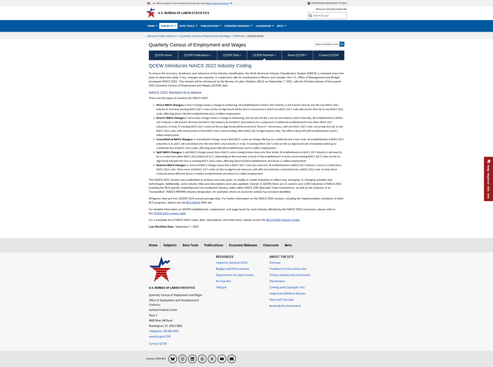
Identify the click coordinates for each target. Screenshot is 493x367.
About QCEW (296, 55)
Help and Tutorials (281, 299)
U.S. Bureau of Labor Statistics (183, 13)
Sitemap (275, 262)
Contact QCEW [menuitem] (329, 55)
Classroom (271, 245)
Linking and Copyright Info (287, 287)
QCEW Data (231, 55)
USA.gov (221, 287)
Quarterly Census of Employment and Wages (205, 36)
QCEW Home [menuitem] (163, 55)
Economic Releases (243, 245)
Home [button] (151, 26)
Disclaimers (277, 281)
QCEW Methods (263, 55)
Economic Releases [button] (237, 26)
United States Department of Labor (329, 3)
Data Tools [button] (187, 26)
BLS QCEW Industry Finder (283, 219)
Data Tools (190, 245)
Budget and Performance (232, 269)
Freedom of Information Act (288, 269)
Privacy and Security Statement (290, 275)
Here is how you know (217, 3)
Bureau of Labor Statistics (162, 36)
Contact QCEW (158, 343)
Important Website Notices (287, 293)
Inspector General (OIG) (231, 262)
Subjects (170, 245)
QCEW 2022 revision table (170, 213)
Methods (239, 36)
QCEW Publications (196, 55)
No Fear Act (223, 281)
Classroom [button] (264, 26)
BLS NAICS (193, 202)
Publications (213, 245)
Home (153, 245)
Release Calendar (325, 9)
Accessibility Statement (285, 306)
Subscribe (341, 9)
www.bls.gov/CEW (160, 336)
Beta (288, 245)
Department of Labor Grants (235, 275)
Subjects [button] (167, 26)
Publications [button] (210, 26)
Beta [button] (280, 26)
